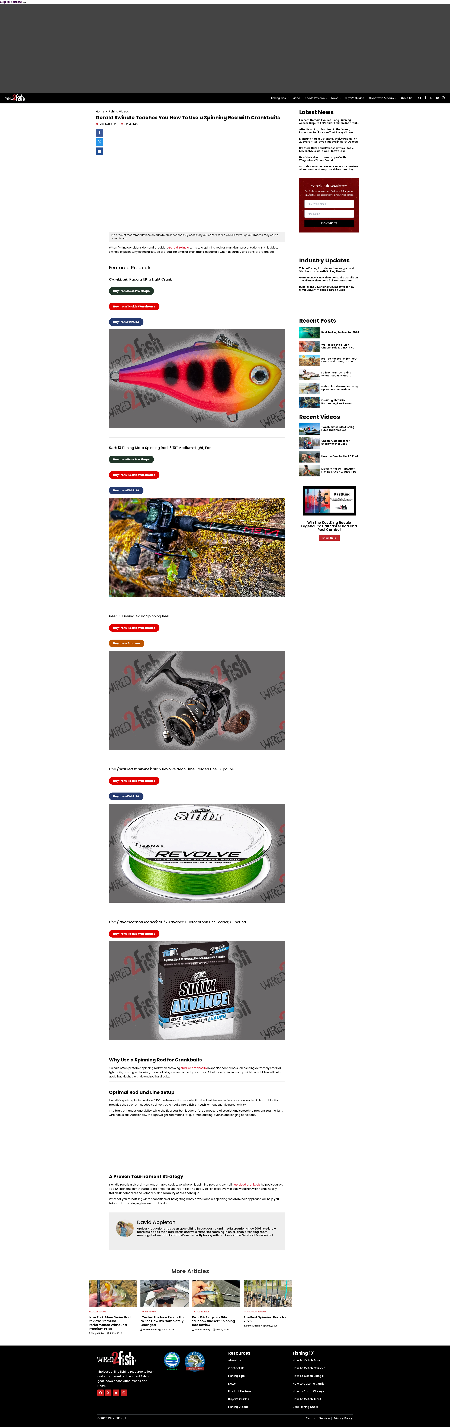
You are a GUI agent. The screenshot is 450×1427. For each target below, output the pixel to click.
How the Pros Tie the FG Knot (339, 456)
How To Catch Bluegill (308, 1376)
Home (100, 111)
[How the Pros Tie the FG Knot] (309, 457)
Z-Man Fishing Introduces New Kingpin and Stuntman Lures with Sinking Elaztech (326, 269)
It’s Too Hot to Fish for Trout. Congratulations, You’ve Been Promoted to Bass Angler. (339, 363)
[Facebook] (100, 1393)
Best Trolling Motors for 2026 (340, 332)
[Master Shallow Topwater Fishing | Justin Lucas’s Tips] (309, 470)
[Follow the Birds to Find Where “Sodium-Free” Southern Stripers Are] (309, 374)
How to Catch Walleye (308, 1391)
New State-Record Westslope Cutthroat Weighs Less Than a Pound (325, 159)
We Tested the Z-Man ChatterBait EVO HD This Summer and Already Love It (339, 348)
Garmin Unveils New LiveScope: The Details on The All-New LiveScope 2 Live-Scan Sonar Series (328, 280)
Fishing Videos (118, 111)
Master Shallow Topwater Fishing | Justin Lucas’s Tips (338, 470)
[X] (108, 1393)
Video (296, 98)
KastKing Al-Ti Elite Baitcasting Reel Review (336, 402)
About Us (406, 98)
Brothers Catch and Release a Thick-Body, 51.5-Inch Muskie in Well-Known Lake (326, 149)
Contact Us (236, 1368)
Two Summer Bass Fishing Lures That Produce (337, 428)
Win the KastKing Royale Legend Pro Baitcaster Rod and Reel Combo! (329, 526)
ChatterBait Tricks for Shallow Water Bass (335, 442)
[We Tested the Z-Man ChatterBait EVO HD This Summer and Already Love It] (309, 347)
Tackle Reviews (315, 98)
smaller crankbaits (194, 1068)
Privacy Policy (343, 1418)
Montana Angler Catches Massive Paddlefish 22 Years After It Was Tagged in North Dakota (328, 140)
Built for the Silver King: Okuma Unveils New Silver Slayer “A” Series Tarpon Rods (326, 288)
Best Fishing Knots (306, 1407)
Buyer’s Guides (354, 98)
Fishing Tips (278, 98)
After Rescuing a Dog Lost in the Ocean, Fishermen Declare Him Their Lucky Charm (326, 131)
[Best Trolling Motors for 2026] (309, 332)
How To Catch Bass (306, 1360)
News (334, 98)
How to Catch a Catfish (309, 1384)
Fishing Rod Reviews (255, 1311)
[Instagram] (124, 1393)
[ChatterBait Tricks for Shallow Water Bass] (309, 443)
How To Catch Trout (307, 1399)
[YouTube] (116, 1393)
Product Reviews (240, 1391)
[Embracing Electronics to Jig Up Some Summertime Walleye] (309, 388)
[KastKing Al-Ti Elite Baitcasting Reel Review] (309, 402)
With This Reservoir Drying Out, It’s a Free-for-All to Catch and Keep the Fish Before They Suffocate (328, 169)
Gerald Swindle (178, 248)
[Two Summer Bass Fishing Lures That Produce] (309, 429)
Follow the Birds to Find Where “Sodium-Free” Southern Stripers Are (336, 375)
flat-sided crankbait (246, 1185)
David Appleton (156, 1222)
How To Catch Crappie (309, 1368)
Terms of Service (318, 1418)
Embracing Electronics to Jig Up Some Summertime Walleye (339, 389)
